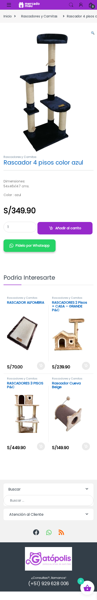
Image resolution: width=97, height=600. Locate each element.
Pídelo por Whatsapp (33, 245)
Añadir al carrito (68, 228)
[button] (93, 33)
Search (71, 5)
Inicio (8, 16)
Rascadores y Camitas (39, 16)
